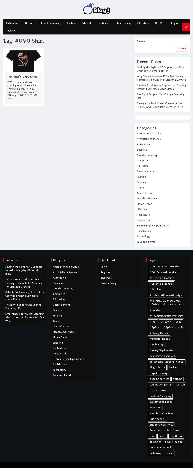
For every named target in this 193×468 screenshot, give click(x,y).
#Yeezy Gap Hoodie (161, 350)
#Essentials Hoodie (161, 283)
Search (141, 41)
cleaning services (159, 379)
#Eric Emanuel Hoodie (163, 272)
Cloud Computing (51, 23)
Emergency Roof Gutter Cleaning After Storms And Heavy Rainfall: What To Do (24, 317)
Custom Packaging (160, 396)
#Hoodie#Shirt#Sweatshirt (166, 316)
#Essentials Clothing (162, 278)
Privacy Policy (108, 283)
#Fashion (155, 289)
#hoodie (155, 310)
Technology (143, 236)
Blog (152, 367)
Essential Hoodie (159, 430)
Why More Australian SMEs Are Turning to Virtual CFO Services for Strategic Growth (23, 283)
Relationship (123, 23)
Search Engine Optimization (153, 225)
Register (11, 30)
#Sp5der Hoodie (173, 327)
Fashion (71, 23)
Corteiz (180, 384)
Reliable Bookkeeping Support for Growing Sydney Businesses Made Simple (24, 296)
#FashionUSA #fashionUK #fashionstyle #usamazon (165, 302)
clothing (177, 379)
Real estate (104, 23)
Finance (141, 182)
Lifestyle (87, 23)
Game (140, 187)
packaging (155, 442)
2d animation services (162, 356)
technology (156, 453)
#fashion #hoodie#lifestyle (166, 295)
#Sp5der (155, 327)
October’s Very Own (22, 77)
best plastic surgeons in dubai (167, 361)
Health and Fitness (148, 198)
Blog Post (160, 23)
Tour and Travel (146, 242)
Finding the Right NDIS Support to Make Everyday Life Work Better (23, 270)
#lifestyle (166, 321)
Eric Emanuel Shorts (161, 424)
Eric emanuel (157, 419)
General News (145, 193)
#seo (178, 321)
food (152, 436)
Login (174, 23)
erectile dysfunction (161, 413)
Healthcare (176, 436)
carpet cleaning (158, 373)
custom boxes (158, 390)
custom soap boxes (161, 402)
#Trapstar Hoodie (160, 339)
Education (143, 23)
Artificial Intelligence (149, 139)
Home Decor (144, 204)
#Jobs (153, 321)
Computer (143, 160)
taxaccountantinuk (161, 447)
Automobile (13, 23)
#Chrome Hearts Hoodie (164, 266)
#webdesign (157, 344)
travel (169, 453)
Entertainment (145, 171)
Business (30, 23)
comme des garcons (161, 384)
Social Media (144, 231)
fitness (177, 430)
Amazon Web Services (150, 133)
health (162, 436)
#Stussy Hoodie (159, 333)
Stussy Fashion (174, 442)
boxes (161, 367)
